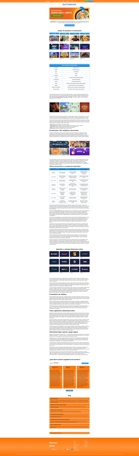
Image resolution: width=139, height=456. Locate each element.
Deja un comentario (85, 363)
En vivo (64, 33)
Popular (54, 33)
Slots (84, 33)
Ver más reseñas (69, 390)
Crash (74, 33)
